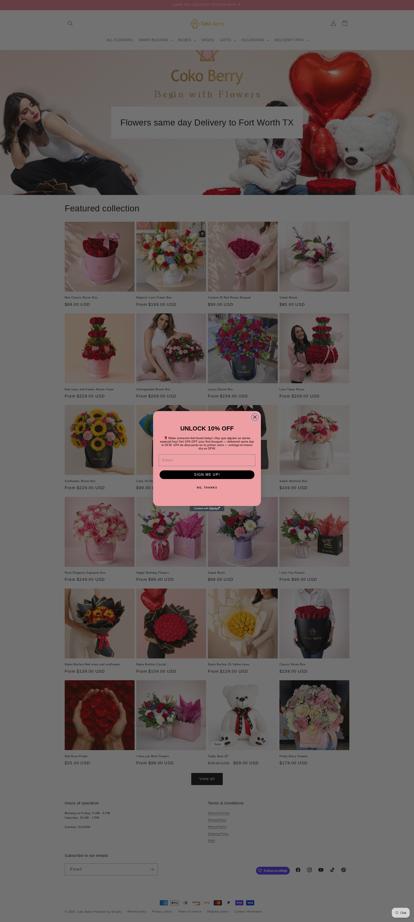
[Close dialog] (255, 417)
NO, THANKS (207, 487)
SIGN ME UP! (207, 474)
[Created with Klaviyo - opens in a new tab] (207, 508)
